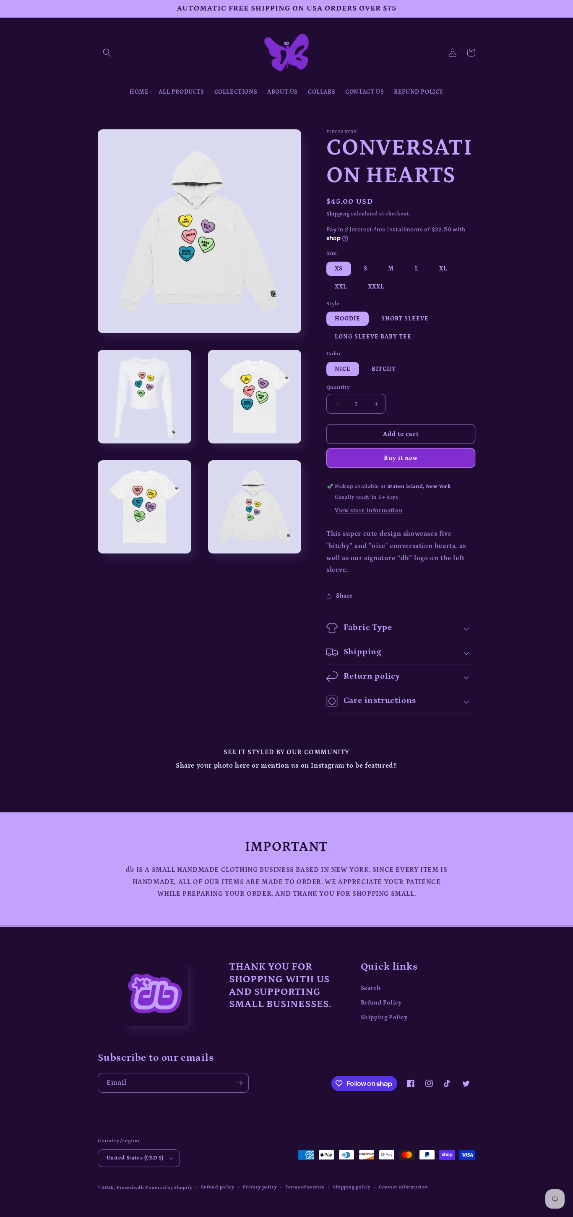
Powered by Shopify (169, 1187)
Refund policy (217, 1187)
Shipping (338, 214)
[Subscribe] (239, 1083)
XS (339, 268)
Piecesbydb (130, 1187)
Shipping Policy (384, 1017)
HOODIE (347, 318)
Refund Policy (381, 1002)
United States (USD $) (135, 1158)
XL (443, 268)
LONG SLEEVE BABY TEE (373, 336)
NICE (343, 369)
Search (371, 988)
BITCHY (384, 369)
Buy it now (401, 458)
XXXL (376, 286)
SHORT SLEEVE (405, 318)
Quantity (338, 387)
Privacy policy (259, 1187)
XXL (341, 286)
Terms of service (305, 1187)
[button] (107, 52)
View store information (369, 510)
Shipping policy (352, 1187)
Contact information (403, 1187)
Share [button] (344, 596)
